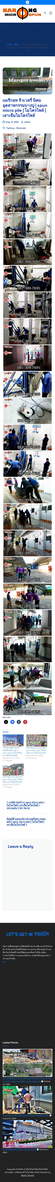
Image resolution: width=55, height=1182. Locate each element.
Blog (16, 44)
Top (4, 961)
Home (9, 44)
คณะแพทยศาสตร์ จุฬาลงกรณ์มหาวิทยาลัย (20, 1149)
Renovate (21, 128)
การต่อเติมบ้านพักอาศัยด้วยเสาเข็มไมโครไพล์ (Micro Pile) (26, 1115)
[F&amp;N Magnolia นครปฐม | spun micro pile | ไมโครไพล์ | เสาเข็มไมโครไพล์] (36, 740)
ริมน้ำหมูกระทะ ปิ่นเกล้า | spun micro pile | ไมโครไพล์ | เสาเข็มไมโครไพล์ (13, 779)
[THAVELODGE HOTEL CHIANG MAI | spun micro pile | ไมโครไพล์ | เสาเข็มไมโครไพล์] (13, 740)
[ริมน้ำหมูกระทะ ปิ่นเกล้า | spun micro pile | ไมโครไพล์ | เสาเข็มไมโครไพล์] (13, 770)
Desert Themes (27, 1175)
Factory (10, 128)
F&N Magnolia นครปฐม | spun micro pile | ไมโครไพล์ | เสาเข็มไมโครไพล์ (36, 750)
